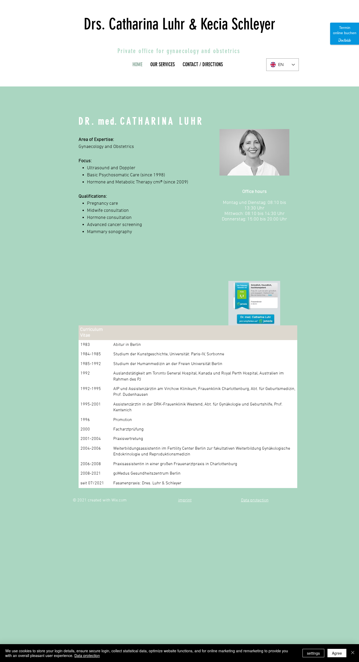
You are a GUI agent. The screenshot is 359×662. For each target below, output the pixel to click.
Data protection (87, 655)
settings (313, 653)
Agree (337, 653)
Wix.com (119, 500)
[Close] (353, 653)
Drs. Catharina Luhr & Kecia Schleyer (179, 24)
